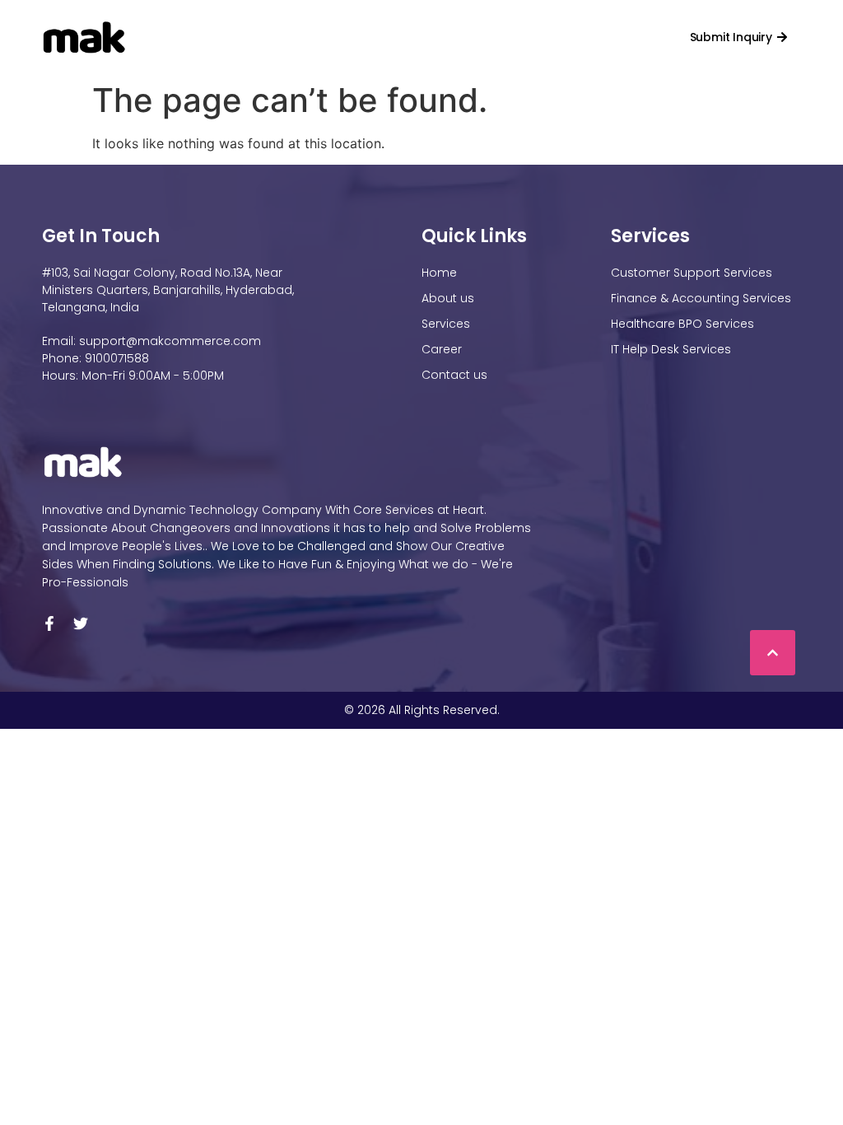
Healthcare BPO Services (682, 323)
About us (448, 298)
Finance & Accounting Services (701, 298)
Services (392, 37)
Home (235, 37)
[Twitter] (80, 623)
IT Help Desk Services (671, 349)
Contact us (551, 37)
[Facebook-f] (49, 623)
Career (476, 37)
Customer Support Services (691, 272)
